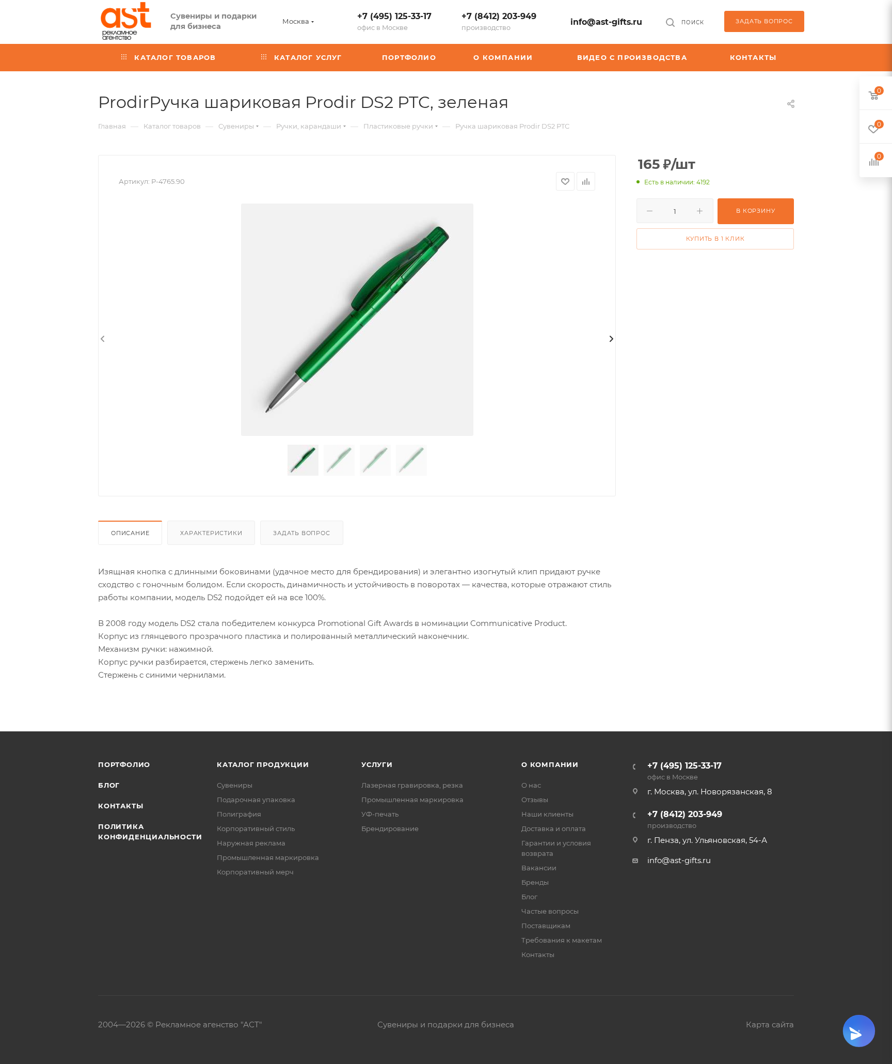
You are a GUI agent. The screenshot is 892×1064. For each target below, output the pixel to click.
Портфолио (124, 764)
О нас (531, 785)
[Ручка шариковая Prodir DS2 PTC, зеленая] (357, 320)
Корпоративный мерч (255, 872)
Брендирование (390, 828)
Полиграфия (239, 814)
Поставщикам (545, 925)
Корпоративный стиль (256, 828)
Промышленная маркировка (268, 857)
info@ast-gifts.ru (606, 22)
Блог (109, 785)
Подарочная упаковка (256, 799)
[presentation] (101, 339)
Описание (130, 533)
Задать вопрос (301, 533)
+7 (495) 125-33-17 (394, 21)
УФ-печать (380, 814)
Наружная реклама (251, 843)
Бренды (535, 882)
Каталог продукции (263, 764)
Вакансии (538, 868)
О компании (550, 764)
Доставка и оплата (553, 828)
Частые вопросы (550, 911)
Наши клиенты (547, 814)
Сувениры (234, 785)
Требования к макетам (561, 940)
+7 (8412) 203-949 (498, 21)
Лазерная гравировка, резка (412, 785)
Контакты (120, 806)
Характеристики (211, 533)
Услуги (377, 764)
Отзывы (534, 799)
